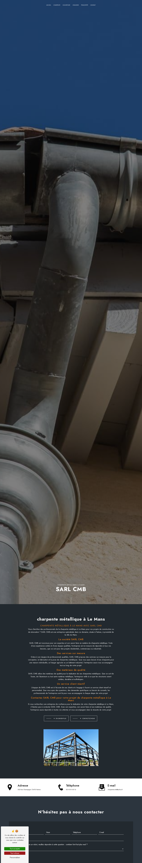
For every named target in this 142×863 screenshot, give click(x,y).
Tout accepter (15, 848)
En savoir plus (61, 718)
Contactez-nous (88, 718)
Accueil (48, 5)
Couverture (66, 5)
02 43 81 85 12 (71, 789)
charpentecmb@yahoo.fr (115, 789)
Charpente (56, 5)
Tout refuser (14, 853)
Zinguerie (76, 5)
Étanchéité (84, 5)
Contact (93, 5)
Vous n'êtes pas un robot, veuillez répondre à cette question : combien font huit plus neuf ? (53, 844)
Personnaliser (15, 857)
